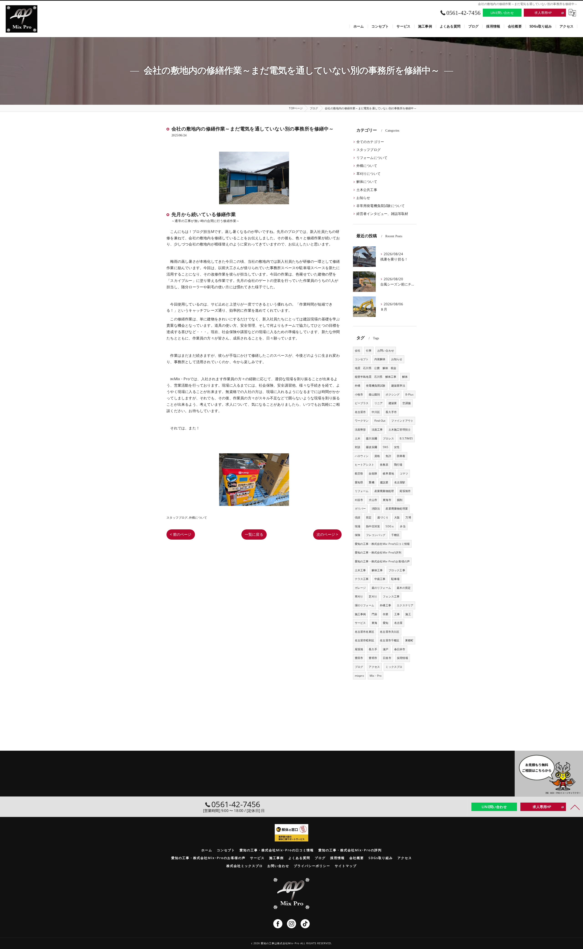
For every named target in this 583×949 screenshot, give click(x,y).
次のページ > (327, 534)
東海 (374, 623)
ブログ (359, 667)
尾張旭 (359, 649)
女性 (396, 447)
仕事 (368, 350)
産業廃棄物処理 (384, 491)
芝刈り (373, 596)
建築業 (393, 403)
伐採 (357, 517)
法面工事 (377, 429)
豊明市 (373, 658)
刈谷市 (359, 500)
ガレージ (360, 588)
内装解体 (380, 359)
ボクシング (392, 394)
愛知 (385, 623)
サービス (360, 623)
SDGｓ (390, 526)
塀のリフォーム (364, 605)
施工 (408, 614)
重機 (371, 482)
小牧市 (359, 394)
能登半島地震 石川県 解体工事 (375, 377)
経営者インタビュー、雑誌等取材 (382, 214)
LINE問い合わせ (502, 12)
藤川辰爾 (371, 438)
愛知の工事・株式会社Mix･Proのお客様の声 (382, 561)
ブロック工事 (397, 570)
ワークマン (362, 421)
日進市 (387, 658)
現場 (357, 526)
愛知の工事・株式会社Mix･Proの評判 (378, 552)
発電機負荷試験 (375, 386)
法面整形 (360, 429)
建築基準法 (398, 386)
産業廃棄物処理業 (397, 508)
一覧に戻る (254, 534)
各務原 (384, 465)
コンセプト (362, 359)
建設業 (384, 482)
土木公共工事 (366, 190)
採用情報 (402, 658)
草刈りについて (368, 173)
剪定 (368, 517)
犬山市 (373, 500)
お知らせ (363, 198)
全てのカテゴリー (370, 142)
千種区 (395, 535)
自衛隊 (373, 473)
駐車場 (395, 579)
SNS (385, 447)
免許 (388, 456)
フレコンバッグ (375, 535)
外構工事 (385, 605)
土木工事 (360, 570)
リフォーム (362, 491)
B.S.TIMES (406, 438)
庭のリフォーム (381, 588)
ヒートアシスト (364, 465)
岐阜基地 (388, 473)
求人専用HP (543, 12)
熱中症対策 (373, 526)
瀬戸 (385, 649)
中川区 (376, 412)
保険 (357, 535)
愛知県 (359, 482)
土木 (357, 438)
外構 (357, 386)
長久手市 (391, 412)
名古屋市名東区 (364, 632)
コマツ (404, 473)
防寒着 (401, 456)
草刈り (359, 596)
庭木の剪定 (404, 588)
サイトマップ (346, 866)
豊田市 (359, 658)
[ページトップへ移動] (575, 806)
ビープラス (362, 403)
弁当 (402, 526)
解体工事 (377, 570)
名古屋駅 (399, 482)
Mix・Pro (375, 676)
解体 (405, 377)
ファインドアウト (402, 421)
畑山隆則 (374, 394)
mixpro (359, 676)
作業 (385, 614)
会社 (357, 350)
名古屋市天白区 (389, 632)
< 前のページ (180, 534)
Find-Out (380, 421)
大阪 (397, 517)
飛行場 (398, 465)
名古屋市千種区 (389, 640)
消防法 (376, 508)
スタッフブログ (176, 517)
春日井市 (399, 649)
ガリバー (360, 508)
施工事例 (360, 614)
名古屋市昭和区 (364, 640)
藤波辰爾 (371, 447)
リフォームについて (372, 158)
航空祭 (359, 473)
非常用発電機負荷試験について (380, 206)
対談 (357, 447)
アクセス (374, 667)
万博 (408, 517)
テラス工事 (362, 579)
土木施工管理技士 (400, 429)
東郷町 (409, 640)
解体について (366, 181)
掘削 (399, 500)
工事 (397, 614)
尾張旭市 (405, 491)
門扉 (374, 614)
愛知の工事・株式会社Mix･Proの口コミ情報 (382, 544)
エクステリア (405, 605)
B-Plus (409, 394)
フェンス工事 (391, 596)
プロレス (388, 438)
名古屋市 (360, 412)
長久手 (373, 649)
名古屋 (398, 623)
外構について (198, 517)
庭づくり (383, 517)
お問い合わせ (385, 350)
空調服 (406, 403)
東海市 (387, 500)
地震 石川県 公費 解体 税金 (375, 368)
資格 (377, 456)
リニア (378, 403)
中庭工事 (380, 579)
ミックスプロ (394, 667)
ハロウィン (362, 456)
